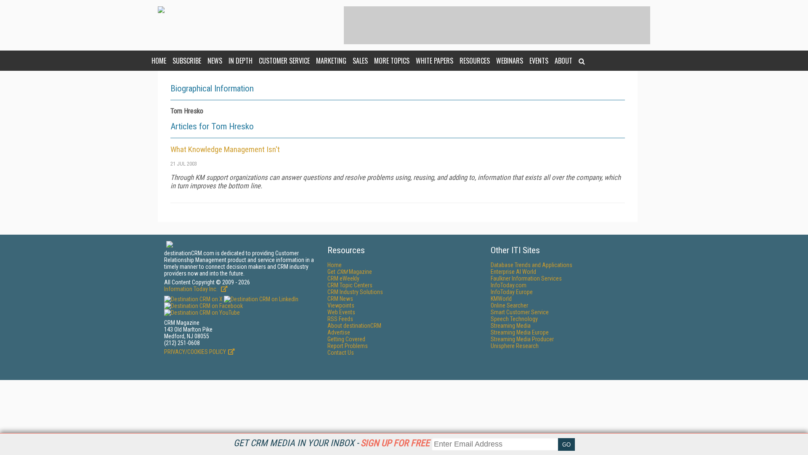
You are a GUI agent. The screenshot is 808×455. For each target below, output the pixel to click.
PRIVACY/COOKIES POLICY (195, 351)
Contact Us (340, 352)
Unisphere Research (515, 346)
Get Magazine (349, 271)
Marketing (331, 61)
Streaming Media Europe (520, 332)
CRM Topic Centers (349, 285)
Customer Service (284, 61)
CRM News (340, 298)
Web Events (341, 312)
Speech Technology (514, 319)
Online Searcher (509, 305)
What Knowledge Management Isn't (225, 149)
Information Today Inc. (191, 289)
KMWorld (501, 298)
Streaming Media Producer (522, 339)
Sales (360, 61)
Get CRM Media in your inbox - (332, 443)
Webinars (509, 61)
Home (159, 61)
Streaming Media (511, 325)
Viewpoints (340, 305)
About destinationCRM (354, 325)
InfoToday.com (508, 285)
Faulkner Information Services (526, 278)
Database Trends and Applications (531, 265)
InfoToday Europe (512, 292)
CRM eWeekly (343, 278)
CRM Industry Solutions (355, 292)
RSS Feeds (340, 319)
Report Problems (347, 346)
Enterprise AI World (513, 271)
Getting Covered (346, 339)
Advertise (338, 332)
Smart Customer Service (520, 312)
